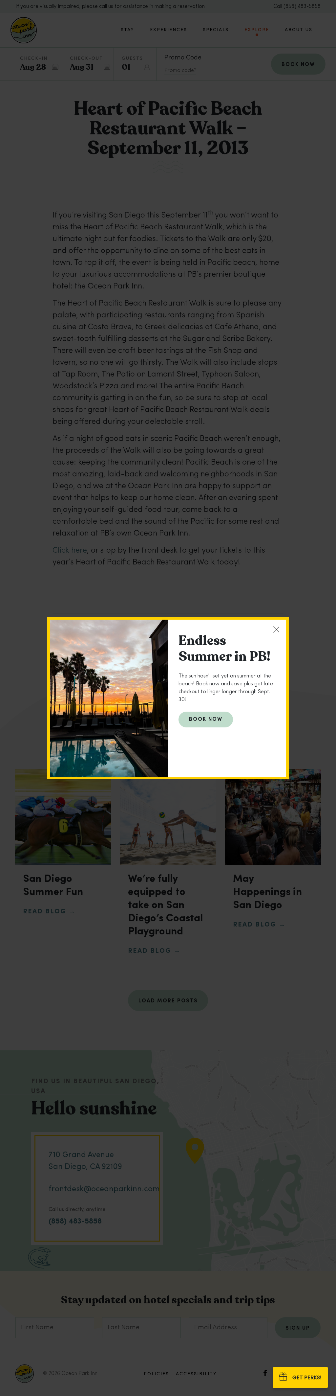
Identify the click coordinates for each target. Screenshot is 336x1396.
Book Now (205, 719)
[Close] (276, 629)
